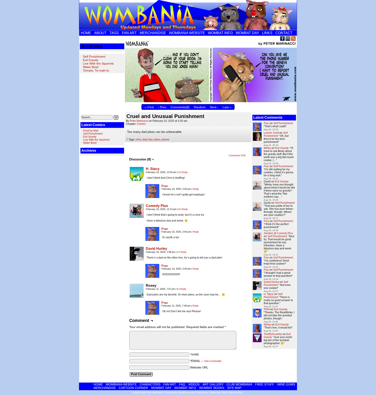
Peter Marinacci (139, 120)
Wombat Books (211, 388)
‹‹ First (149, 107)
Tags (114, 33)
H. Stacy (152, 169)
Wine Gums (286, 384)
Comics (141, 123)
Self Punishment (94, 56)
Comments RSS (237, 155)
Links (267, 33)
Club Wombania (239, 384)
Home (86, 33)
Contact (283, 33)
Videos (194, 384)
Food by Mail (90, 130)
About (100, 33)
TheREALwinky (273, 334)
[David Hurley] (137, 259)
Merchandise (153, 33)
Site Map (234, 388)
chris (138, 139)
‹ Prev (162, 107)
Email (288, 38)
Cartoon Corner (133, 388)
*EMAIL (206, 361)
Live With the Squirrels (98, 63)
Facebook (282, 38)
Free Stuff (264, 384)
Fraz (164, 186)
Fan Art (129, 33)
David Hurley (156, 248)
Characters (150, 384)
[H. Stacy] (137, 180)
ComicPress (201, 392)
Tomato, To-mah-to (96, 70)
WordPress (184, 392)
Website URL (199, 367)
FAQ (182, 384)
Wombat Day (247, 33)
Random (200, 107)
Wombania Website (187, 33)
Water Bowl (90, 67)
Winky (267, 148)
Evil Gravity (90, 60)
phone (165, 139)
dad (145, 139)
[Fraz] (152, 197)
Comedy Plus (157, 206)
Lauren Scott (271, 132)
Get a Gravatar (213, 361)
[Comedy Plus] (137, 216)
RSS (293, 38)
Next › (214, 107)
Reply (185, 172)
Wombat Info (220, 33)
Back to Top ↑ (236, 392)
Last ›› (227, 107)
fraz (150, 139)
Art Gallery (213, 384)
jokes (157, 139)
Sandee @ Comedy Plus (278, 233)
